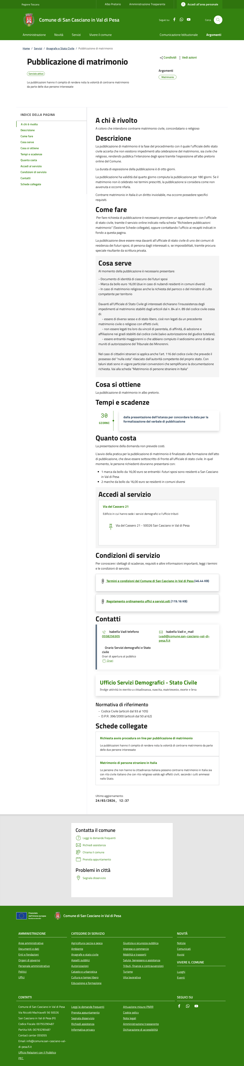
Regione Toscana (30, 4)
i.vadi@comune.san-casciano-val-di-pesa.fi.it (184, 638)
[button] (199, 4)
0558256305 (111, 636)
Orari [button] (109, 660)
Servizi (38, 48)
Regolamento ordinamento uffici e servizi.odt (138, 601)
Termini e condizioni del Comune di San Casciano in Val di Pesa (150, 581)
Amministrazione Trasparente (147, 4)
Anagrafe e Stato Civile (60, 48)
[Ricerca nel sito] (218, 20)
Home (26, 48)
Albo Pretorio (113, 4)
